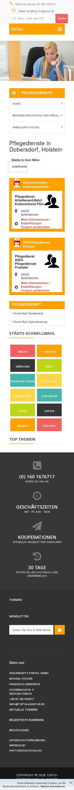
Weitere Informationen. (53, 786)
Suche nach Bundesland (28, 313)
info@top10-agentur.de (26, 704)
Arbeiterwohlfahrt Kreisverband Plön (36, 184)
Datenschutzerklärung (27, 740)
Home (17, 104)
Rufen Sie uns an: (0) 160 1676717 (35, 4)
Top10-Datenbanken (37, 777)
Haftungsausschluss (25, 751)
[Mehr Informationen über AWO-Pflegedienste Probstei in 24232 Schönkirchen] (51, 261)
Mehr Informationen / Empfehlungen (35, 221)
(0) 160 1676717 (37, 477)
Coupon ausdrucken (35, 227)
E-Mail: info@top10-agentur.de (35, 11)
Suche (62, 18)
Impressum (17, 746)
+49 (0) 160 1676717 (21, 699)
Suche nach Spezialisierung (30, 322)
